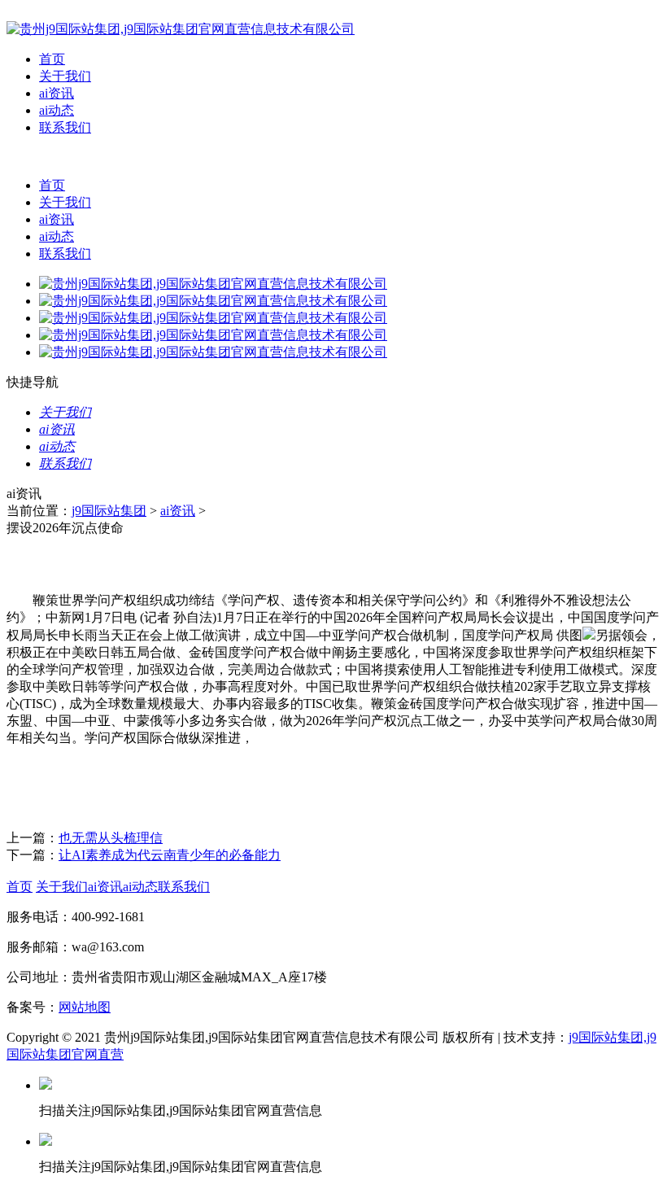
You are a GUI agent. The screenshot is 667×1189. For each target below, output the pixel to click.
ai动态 (56, 110)
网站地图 (85, 1007)
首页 (52, 59)
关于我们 (65, 76)
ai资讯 (56, 93)
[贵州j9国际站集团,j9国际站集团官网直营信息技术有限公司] (181, 29)
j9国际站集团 (109, 511)
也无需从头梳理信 (111, 838)
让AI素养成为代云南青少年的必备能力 (170, 855)
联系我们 (65, 127)
